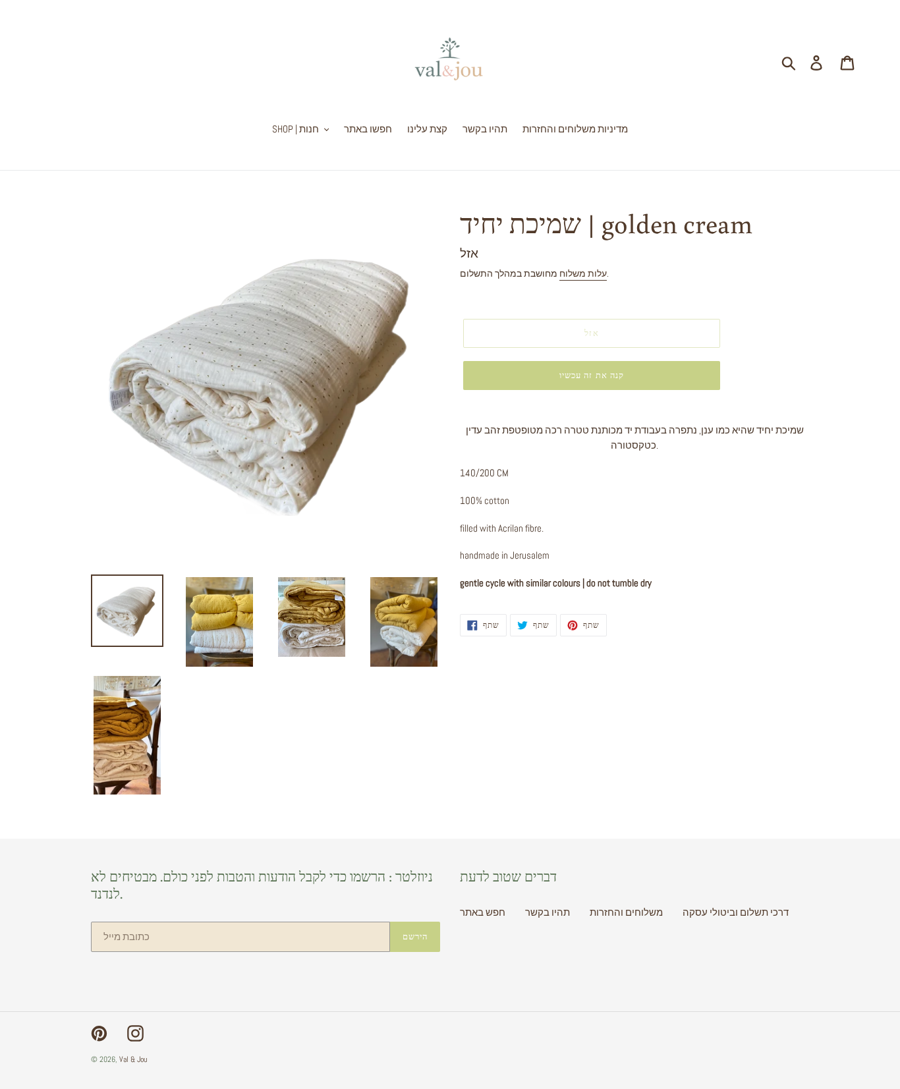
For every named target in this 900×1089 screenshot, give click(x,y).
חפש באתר (482, 912)
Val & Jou (133, 1059)
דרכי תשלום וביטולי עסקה (736, 912)
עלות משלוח (583, 273)
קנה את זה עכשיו (591, 375)
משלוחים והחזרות (626, 912)
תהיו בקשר (547, 912)
